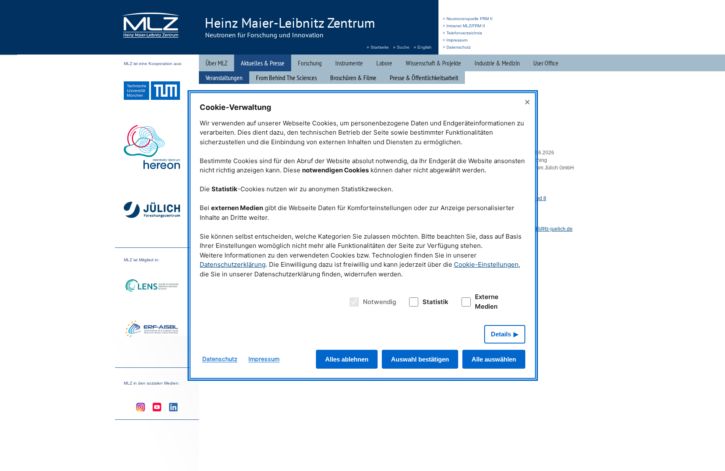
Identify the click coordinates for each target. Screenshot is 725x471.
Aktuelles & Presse (262, 63)
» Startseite (378, 47)
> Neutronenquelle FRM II (468, 18)
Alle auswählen (494, 359)
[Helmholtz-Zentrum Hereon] (152, 148)
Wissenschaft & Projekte (433, 63)
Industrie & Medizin (497, 63)
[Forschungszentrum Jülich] (152, 211)
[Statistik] (412, 302)
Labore (384, 63)
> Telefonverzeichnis (462, 33)
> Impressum (455, 40)
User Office (545, 63)
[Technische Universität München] (152, 91)
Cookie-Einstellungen (486, 264)
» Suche (401, 47)
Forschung (310, 63)
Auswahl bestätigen (420, 359)
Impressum (263, 358)
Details (501, 334)
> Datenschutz (457, 47)
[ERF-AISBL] (152, 330)
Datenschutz (219, 358)
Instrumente (349, 63)
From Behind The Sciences (286, 77)
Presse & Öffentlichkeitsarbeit (424, 77)
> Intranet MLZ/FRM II (464, 25)
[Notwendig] (353, 302)
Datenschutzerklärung (233, 264)
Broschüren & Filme (353, 77)
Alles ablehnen (346, 359)
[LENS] (152, 287)
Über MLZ (216, 63)
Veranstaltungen (224, 77)
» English (423, 47)
